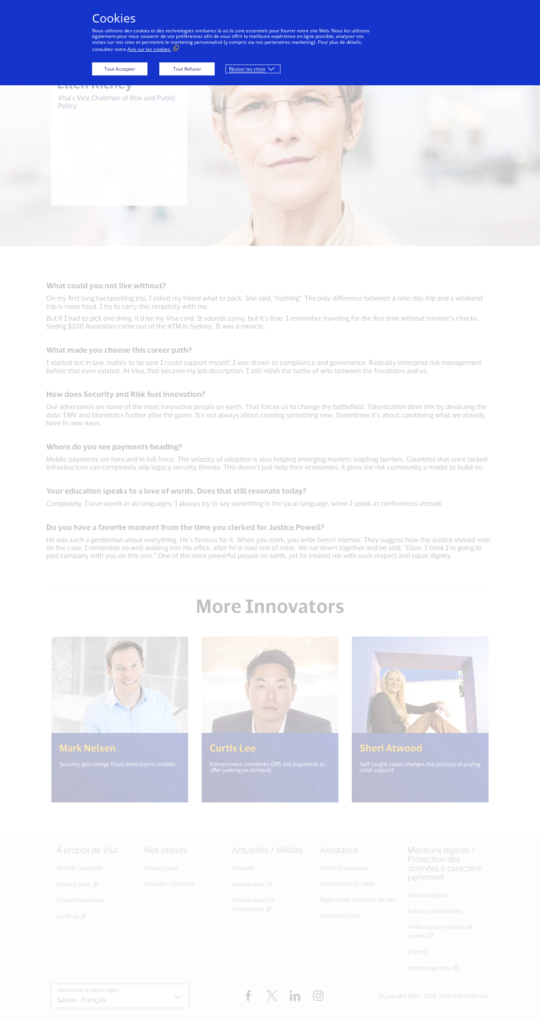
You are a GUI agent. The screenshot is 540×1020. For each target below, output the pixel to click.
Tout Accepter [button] (119, 69)
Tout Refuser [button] (187, 69)
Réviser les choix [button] (247, 69)
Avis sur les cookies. (149, 49)
